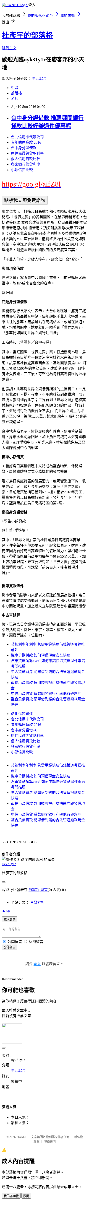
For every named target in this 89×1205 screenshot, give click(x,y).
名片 (14, 99)
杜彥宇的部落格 (27, 35)
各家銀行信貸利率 (25, 164)
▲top (6, 910)
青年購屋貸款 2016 (26, 142)
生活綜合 (39, 79)
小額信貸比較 (22, 170)
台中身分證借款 (24, 148)
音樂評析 (37, 902)
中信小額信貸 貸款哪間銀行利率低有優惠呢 (46, 694)
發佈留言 (10, 947)
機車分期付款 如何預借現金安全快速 (40, 655)
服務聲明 (50, 1141)
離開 (26, 1196)
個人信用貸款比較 (25, 159)
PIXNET (21, 1137)
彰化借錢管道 (22, 714)
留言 (44, 890)
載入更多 (10, 919)
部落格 (16, 93)
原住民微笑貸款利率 (27, 153)
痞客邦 (34, 890)
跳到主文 (9, 48)
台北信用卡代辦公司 (27, 137)
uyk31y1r (9, 864)
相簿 (14, 88)
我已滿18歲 (11, 1196)
